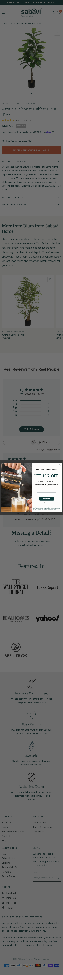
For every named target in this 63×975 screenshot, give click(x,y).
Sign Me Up (46, 498)
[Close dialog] (60, 465)
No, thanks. (46, 502)
